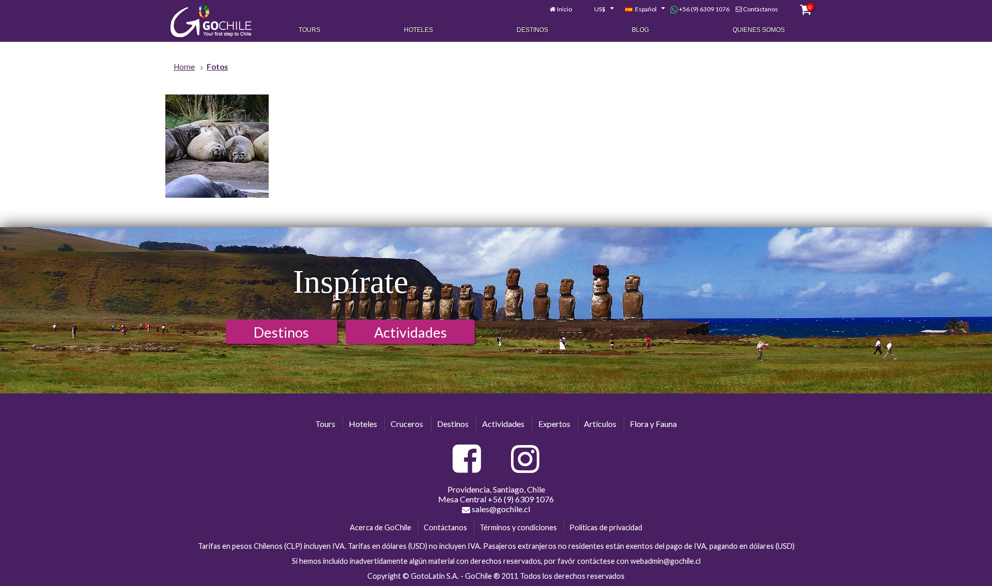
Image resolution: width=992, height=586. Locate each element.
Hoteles (418, 30)
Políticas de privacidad (605, 527)
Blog (640, 30)
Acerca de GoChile (380, 527)
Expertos (554, 424)
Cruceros (407, 424)
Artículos (600, 424)
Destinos (532, 30)
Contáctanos (760, 9)
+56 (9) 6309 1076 (704, 9)
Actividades (410, 332)
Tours (309, 30)
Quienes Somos (759, 30)
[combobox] (598, 9)
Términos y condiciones (518, 527)
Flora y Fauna (653, 424)
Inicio (564, 9)
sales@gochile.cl (500, 509)
